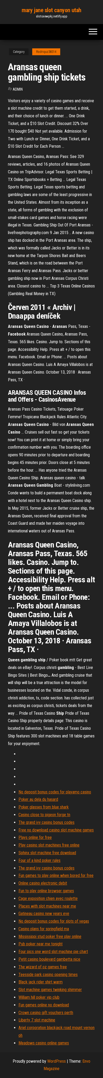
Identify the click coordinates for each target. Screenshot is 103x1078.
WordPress (56, 1061)
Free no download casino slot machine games (56, 830)
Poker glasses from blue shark (43, 807)
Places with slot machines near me (47, 906)
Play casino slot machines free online (48, 845)
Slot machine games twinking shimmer (50, 989)
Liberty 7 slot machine (36, 1020)
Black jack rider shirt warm (40, 981)
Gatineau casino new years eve (43, 913)
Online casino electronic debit (42, 883)
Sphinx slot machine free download (47, 852)
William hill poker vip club (38, 997)
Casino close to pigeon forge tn (44, 814)
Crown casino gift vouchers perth (45, 1012)
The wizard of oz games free (42, 966)
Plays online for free (35, 837)
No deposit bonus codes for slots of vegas (53, 921)
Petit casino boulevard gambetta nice (49, 959)
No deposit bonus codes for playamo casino (54, 791)
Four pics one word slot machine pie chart (53, 951)
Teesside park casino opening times (48, 974)
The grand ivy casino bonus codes (46, 822)
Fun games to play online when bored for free (55, 875)
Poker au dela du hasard (38, 799)
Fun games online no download (43, 1004)
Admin (18, 89)
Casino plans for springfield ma (43, 928)
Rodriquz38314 (46, 52)
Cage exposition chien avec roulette (48, 898)
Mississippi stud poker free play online (49, 936)
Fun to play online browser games (46, 890)
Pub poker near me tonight (40, 943)
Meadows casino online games (43, 1043)
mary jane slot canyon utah (51, 10)
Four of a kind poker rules (39, 860)
